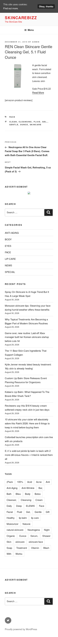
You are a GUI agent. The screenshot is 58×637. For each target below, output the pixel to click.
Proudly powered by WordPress (21, 629)
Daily (9, 505)
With (9, 553)
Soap (9, 547)
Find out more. (10, 8)
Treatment (21, 547)
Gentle (14, 124)
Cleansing (25, 121)
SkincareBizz (21, 17)
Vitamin (35, 547)
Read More (38, 92)
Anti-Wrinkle (28, 488)
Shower (46, 535)
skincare (36, 124)
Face (41, 505)
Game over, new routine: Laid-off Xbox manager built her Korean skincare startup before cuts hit (27, 337)
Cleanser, (12, 500)
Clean (13, 121)
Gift (47, 511)
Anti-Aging (12, 488)
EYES (8, 245)
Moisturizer (12, 523)
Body (27, 493)
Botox (38, 493)
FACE (12, 117)
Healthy (11, 517)
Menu (31, 29)
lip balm (23, 517)
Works (18, 553)
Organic (11, 535)
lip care (35, 517)
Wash (46, 547)
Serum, (34, 535)
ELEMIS (30, 505)
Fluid (37, 121)
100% (20, 481)
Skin (9, 541)
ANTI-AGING (12, 232)
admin (35, 42)
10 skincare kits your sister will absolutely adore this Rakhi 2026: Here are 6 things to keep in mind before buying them (27, 423)
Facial (10, 511)
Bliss (18, 493)
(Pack (10, 481)
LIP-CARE (10, 258)
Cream (39, 500)
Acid (29, 481)
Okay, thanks (46, 6)
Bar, (41, 488)
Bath (9, 493)
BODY (8, 239)
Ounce (24, 124)
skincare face (36, 541)
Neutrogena (34, 529)
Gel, (45, 121)
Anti (48, 481)
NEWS (8, 265)
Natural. (27, 523)
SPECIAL (10, 272)
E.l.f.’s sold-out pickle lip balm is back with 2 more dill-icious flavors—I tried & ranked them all (29, 454)
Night (46, 529)
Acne (39, 481)
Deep (19, 505)
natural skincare (15, 529)
